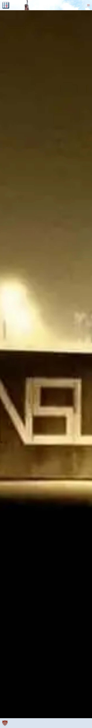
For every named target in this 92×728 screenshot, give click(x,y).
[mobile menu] (88, 5)
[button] (5, 723)
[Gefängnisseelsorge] (5, 5)
